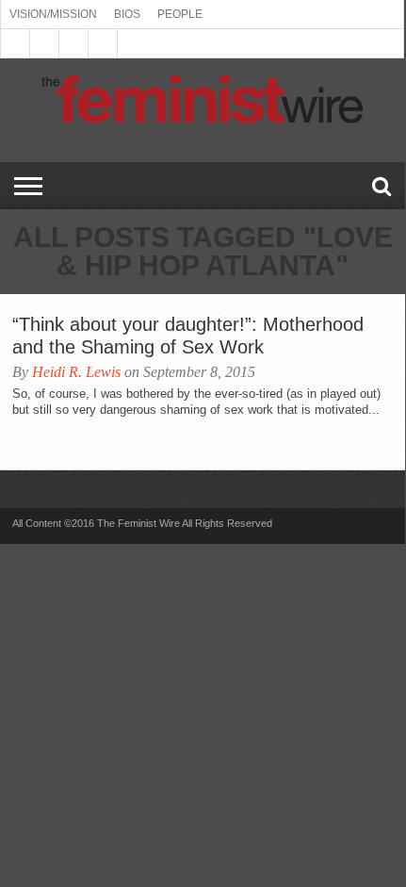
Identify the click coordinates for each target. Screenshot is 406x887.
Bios (127, 14)
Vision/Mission (53, 14)
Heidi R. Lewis (76, 372)
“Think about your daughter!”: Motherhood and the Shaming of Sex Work (188, 335)
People (180, 14)
